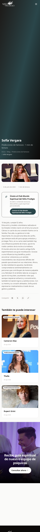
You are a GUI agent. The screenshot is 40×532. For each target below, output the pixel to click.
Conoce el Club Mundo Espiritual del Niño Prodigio (21, 211)
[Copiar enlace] (28, 298)
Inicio (3, 152)
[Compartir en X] (17, 298)
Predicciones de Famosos (20, 152)
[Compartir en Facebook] (12, 298)
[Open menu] (36, 4)
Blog (8, 152)
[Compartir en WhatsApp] (23, 298)
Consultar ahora (18, 470)
